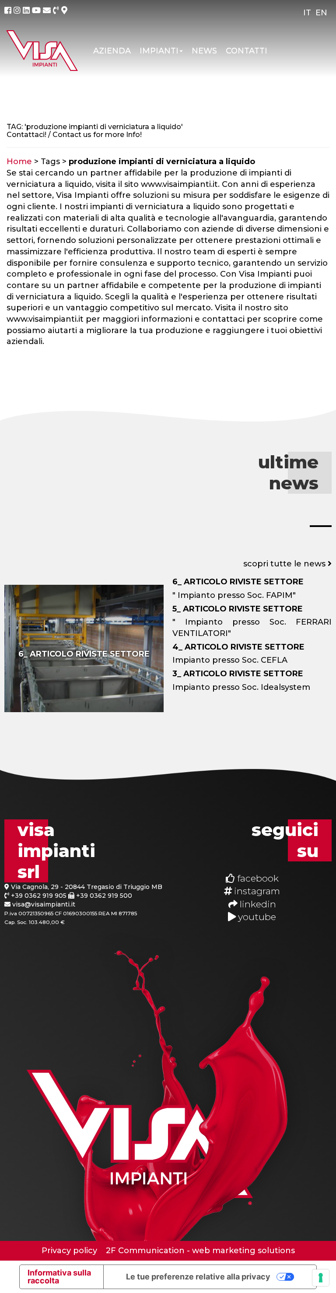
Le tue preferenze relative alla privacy (198, 1276)
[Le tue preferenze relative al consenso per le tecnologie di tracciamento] (320, 1277)
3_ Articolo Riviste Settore (237, 673)
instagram (256, 890)
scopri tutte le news (285, 564)
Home (19, 161)
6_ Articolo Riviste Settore (84, 654)
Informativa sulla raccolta (59, 1276)
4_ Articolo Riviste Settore (238, 647)
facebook (257, 878)
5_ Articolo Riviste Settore (237, 609)
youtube (256, 916)
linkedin (257, 904)
